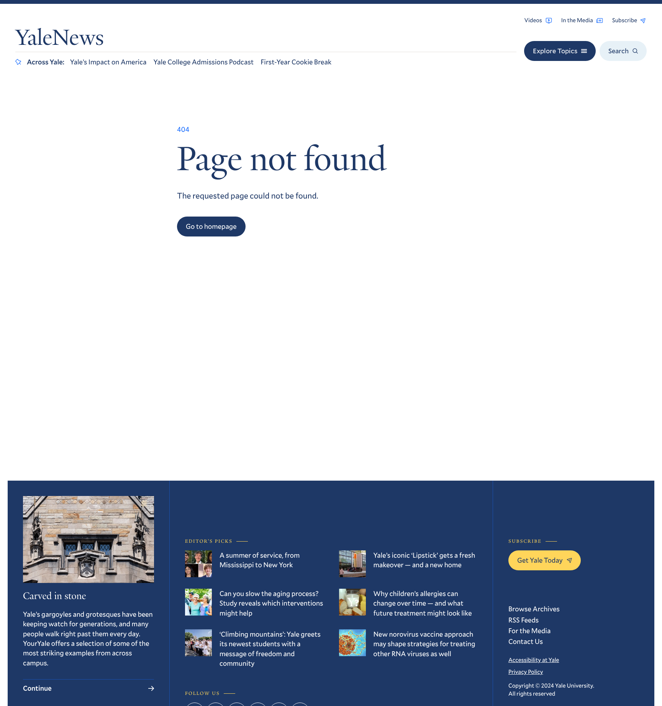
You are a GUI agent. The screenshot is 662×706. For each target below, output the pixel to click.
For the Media (529, 630)
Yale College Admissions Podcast (203, 61)
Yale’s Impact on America (108, 61)
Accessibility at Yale (533, 660)
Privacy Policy (525, 672)
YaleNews (59, 40)
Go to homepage (211, 226)
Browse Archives (534, 608)
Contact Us (525, 641)
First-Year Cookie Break (296, 61)
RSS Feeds (523, 619)
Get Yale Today (540, 560)
